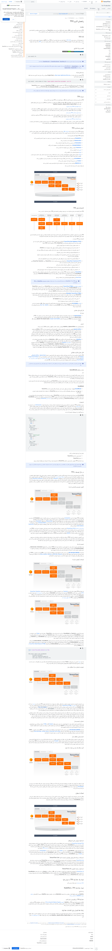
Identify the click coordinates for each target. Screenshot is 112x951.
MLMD (68, 533)
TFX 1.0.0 (69, 40)
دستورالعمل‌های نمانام (43, 940)
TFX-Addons (92, 8)
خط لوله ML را (66, 131)
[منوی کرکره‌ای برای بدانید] (89, 1)
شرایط (92, 948)
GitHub (10, 1)
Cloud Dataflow (80, 359)
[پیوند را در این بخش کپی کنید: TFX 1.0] (77, 37)
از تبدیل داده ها (39, 593)
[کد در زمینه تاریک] (81, 55)
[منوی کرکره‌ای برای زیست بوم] (74, 1)
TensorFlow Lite (46, 61)
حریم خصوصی (87, 948)
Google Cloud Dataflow (55, 318)
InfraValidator (81, 786)
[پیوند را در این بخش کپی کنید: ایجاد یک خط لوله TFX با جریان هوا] (61, 879)
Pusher (80, 853)
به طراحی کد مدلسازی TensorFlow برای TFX (42, 281)
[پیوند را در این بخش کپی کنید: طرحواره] (78, 402)
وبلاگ (92, 934)
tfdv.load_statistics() (57, 554)
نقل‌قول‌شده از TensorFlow (42, 942)
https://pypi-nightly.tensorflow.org (62, 75)
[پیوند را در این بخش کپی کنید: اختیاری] (79, 324)
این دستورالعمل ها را (35, 915)
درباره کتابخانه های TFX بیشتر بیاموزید (73, 119)
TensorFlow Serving (55, 61)
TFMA (45, 724)
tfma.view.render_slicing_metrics (41, 731)
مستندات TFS (45, 848)
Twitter (91, 938)
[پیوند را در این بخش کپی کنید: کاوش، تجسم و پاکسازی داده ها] (67, 487)
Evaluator (51, 724)
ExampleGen (67, 518)
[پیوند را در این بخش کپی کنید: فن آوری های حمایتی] (72, 310)
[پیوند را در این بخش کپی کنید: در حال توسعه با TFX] (70, 472)
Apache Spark (67, 67)
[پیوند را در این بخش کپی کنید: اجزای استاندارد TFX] (70, 128)
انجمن (70, 1)
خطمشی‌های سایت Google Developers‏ (73, 924)
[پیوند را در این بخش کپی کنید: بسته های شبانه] (75, 72)
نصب (96, 1)
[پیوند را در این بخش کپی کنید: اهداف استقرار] (74, 793)
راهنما (99, 8)
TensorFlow (81, 18)
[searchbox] (103, 13)
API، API (85, 1)
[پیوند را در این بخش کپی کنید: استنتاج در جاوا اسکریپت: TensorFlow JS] (61, 869)
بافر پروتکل (78, 406)
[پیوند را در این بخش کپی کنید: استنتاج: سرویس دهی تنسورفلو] (67, 841)
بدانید (92, 1)
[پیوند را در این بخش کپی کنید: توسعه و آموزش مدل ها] (71, 559)
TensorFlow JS (63, 61)
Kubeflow (81, 356)
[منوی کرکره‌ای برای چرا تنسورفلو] (58, 1)
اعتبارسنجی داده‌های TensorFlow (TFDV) (75, 528)
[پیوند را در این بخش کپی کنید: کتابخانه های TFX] (72, 208)
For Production (106, 5)
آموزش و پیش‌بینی (34, 358)
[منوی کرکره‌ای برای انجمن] (67, 1)
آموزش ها (103, 8)
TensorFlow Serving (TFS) (78, 843)
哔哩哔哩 (91, 940)
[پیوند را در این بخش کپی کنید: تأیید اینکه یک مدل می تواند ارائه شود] (63, 748)
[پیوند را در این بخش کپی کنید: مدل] (80, 372)
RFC (40, 41)
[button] (104, 89)
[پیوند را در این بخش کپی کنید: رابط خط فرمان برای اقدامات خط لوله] (60, 910)
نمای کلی (108, 8)
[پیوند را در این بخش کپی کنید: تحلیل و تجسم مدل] (73, 721)
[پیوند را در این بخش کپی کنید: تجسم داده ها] (76, 544)
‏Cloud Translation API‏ (63, 13)
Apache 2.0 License (34, 922)
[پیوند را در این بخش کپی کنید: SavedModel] (76, 386)
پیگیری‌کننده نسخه (43, 934)
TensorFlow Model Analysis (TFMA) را (36, 643)
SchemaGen (38, 521)
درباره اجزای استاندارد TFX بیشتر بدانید (73, 112)
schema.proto (38, 405)
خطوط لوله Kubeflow (66, 342)
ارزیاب (34, 704)
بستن (13, 19)
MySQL (46, 305)
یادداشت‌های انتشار (43, 936)
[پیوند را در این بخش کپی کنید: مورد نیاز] (79, 313)
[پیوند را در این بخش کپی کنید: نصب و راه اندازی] (72, 48)
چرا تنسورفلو (62, 1)
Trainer (38, 633)
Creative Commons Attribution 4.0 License (56, 922)
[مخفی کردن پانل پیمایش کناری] (96, 948)
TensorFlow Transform (37, 478)
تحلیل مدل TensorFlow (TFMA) (69, 705)
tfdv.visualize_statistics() (46, 554)
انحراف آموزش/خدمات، (59, 477)
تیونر (79, 661)
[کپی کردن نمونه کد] (83, 55)
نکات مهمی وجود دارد (66, 597)
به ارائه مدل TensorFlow (46, 398)
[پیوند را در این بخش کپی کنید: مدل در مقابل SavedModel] (68, 370)
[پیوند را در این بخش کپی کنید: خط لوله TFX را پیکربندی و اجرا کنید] (64, 899)
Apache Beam (75, 66)
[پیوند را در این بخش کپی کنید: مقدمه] (79, 27)
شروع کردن (6, 19)
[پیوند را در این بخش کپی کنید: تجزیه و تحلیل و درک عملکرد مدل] (66, 667)
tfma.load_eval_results (55, 731)
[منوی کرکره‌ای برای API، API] (81, 1)
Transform (55, 478)
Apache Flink (73, 67)
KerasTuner (78, 277)
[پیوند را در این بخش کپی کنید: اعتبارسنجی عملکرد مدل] (70, 737)
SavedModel (78, 388)
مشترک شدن (15, 948)
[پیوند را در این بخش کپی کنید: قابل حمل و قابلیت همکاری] (69, 352)
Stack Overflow (43, 938)
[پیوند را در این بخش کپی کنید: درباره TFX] (76, 97)
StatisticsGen (49, 521)
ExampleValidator (42, 522)
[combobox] (30, 1)
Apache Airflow (35, 355)
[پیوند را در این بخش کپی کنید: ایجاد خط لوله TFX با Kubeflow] (62, 888)
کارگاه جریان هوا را (80, 883)
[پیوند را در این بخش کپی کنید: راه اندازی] (77, 891)
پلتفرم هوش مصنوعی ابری (45, 358)
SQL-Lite (42, 305)
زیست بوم (77, 1)
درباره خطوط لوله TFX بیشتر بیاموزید (73, 106)
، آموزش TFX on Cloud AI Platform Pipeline (54, 902)
